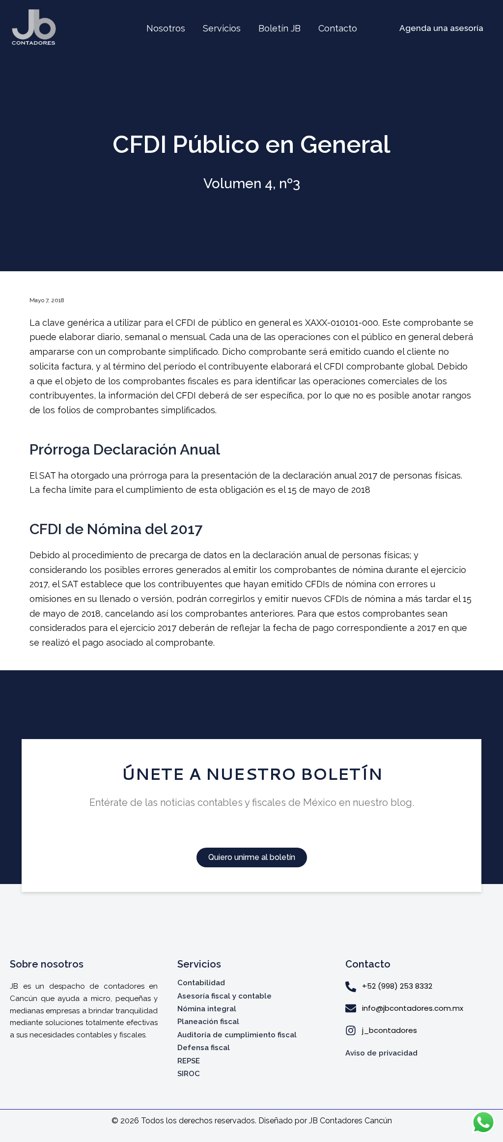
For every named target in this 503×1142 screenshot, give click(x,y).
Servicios (222, 28)
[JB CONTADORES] (35, 27)
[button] (441, 28)
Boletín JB (279, 28)
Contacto (337, 28)
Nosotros (165, 28)
